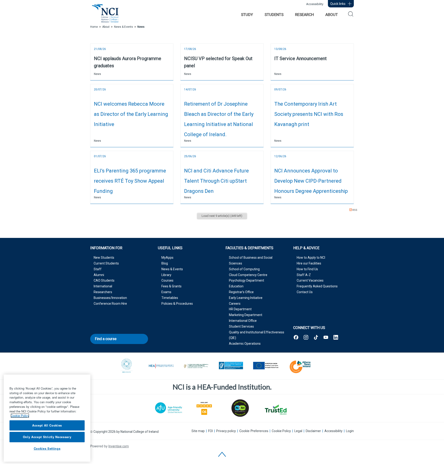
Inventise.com (118, 446)
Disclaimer (313, 431)
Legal (298, 431)
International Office (243, 321)
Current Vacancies (310, 280)
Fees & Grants (171, 286)
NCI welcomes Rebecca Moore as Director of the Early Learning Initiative (131, 114)
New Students (104, 257)
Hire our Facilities (309, 263)
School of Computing (244, 269)
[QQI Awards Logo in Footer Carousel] (127, 366)
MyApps (167, 257)
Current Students (106, 263)
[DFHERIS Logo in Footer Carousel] (196, 366)
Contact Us (305, 292)
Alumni (99, 275)
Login (350, 431)
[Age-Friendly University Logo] (168, 408)
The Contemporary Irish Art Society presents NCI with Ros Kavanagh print (308, 114)
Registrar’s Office (241, 292)
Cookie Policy (281, 431)
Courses (167, 280)
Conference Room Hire (110, 303)
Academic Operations (245, 343)
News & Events (172, 269)
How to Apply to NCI (311, 257)
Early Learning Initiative (245, 298)
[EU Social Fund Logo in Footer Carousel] (265, 366)
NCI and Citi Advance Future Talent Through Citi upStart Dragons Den (216, 181)
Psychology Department (246, 280)
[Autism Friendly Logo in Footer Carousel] (240, 408)
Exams (166, 292)
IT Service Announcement (300, 58)
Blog (164, 263)
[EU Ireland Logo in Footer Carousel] (231, 366)
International (103, 286)
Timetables (169, 298)
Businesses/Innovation (110, 298)
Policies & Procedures (177, 303)
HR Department (240, 309)
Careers (234, 303)
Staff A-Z (304, 275)
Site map (198, 431)
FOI (210, 431)
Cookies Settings (47, 448)
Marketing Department (245, 315)
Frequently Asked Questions (317, 286)
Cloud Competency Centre (248, 275)
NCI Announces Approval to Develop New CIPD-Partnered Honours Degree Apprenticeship (311, 181)
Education (236, 286)
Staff (98, 269)
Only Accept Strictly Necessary (47, 437)
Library (166, 275)
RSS (354, 210)
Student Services (241, 326)
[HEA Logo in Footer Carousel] (161, 366)
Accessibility (314, 4)
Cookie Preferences (253, 431)
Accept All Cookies (47, 425)
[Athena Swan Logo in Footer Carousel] (300, 366)
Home (94, 26)
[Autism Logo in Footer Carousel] (275, 409)
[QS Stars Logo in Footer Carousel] (204, 408)
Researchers (103, 292)
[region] (47, 418)
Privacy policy (226, 431)
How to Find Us (307, 269)
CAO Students (104, 280)
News (97, 74)
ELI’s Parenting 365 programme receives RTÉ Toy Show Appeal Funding (130, 181)
